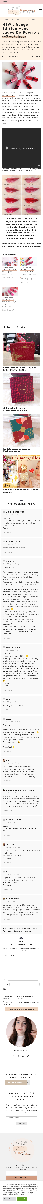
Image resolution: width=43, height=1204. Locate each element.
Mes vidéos (31, 1167)
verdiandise (12, 899)
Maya (8, 719)
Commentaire (9, 955)
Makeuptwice (13, 648)
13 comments (31, 19)
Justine (10, 845)
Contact (21, 1169)
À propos (18, 1167)
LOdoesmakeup (11, 56)
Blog (8, 1167)
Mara (9, 699)
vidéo (24, 322)
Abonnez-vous (21, 1123)
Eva (8, 872)
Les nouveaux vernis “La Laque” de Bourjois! (9, 269)
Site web (6, 989)
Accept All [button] (21, 1199)
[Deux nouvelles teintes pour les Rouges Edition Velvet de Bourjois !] (28, 261)
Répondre (8, 532)
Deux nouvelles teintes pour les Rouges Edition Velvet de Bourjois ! (28, 271)
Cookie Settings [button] (9, 1199)
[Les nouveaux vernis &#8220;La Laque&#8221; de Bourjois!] (10, 261)
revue (18, 320)
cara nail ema (13, 820)
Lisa (8, 761)
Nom (5, 979)
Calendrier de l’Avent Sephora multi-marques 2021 (20, 368)
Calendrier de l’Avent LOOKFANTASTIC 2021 (15, 409)
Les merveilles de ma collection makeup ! (20, 491)
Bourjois (10, 320)
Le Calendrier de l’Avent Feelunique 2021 (16, 450)
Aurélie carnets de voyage (20, 790)
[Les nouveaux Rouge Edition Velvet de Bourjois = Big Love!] (10, 291)
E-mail (6, 984)
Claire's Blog (13, 542)
